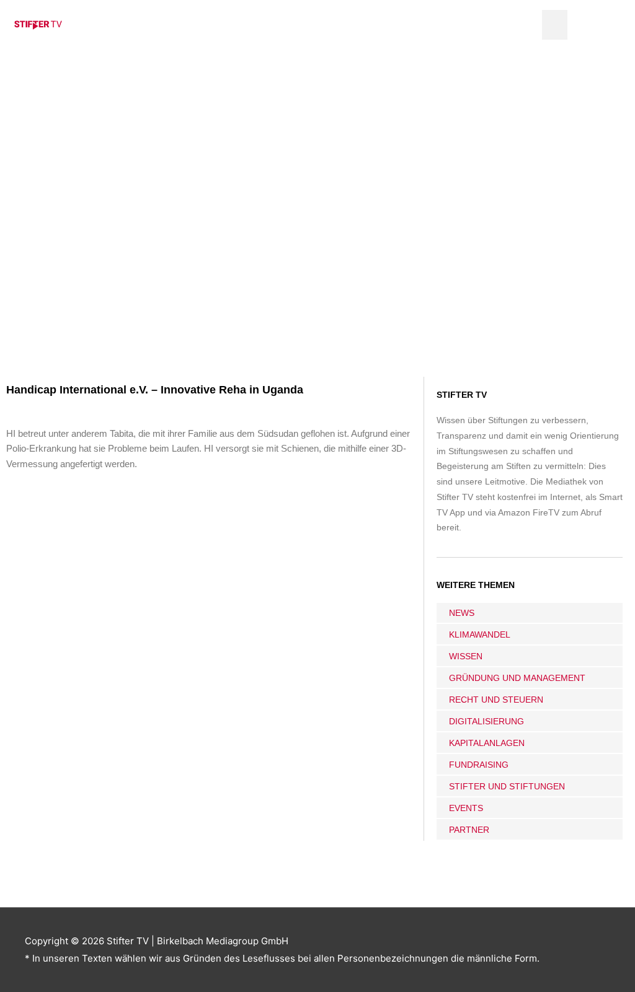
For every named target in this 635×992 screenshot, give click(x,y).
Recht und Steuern (496, 699)
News (461, 613)
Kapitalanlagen (487, 743)
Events (466, 808)
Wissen (465, 656)
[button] (554, 25)
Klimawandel (479, 634)
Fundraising (478, 765)
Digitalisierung (486, 721)
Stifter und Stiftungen (507, 786)
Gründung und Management (517, 678)
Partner (469, 830)
